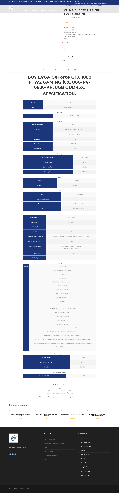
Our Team (47, 459)
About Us (34, 11)
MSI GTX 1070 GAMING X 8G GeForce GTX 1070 (98, 414)
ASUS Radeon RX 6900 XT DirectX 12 (72, 414)
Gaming (83, 450)
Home (26, 11)
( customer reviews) (75, 17)
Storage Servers (85, 463)
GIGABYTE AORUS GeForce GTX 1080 (20, 414)
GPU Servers (84, 458)
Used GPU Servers (85, 471)
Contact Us (81, 11)
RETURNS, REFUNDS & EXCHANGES (54, 443)
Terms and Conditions (51, 455)
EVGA (63, 60)
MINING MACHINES (48, 11)
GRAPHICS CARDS (72, 49)
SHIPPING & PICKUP (50, 439)
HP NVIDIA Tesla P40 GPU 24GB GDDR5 (46, 414)
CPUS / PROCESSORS (86, 446)
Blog (90, 11)
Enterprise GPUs (85, 467)
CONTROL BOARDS (66, 11)
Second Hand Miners (86, 475)
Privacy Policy (49, 451)
